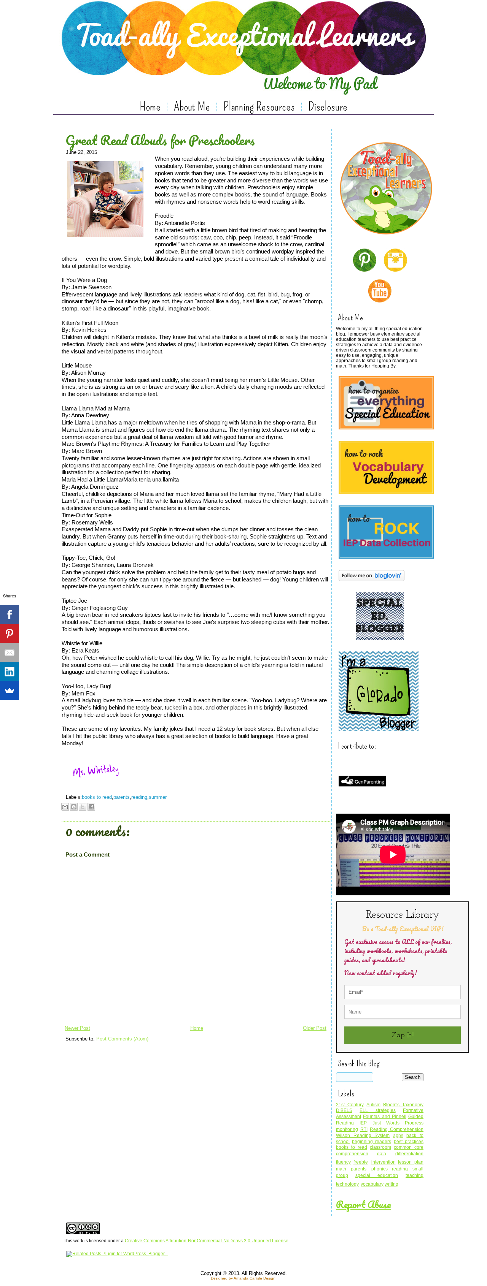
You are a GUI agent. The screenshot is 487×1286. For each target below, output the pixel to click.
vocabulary (372, 1184)
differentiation (409, 1153)
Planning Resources (259, 106)
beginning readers (371, 1141)
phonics (379, 1169)
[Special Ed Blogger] (379, 641)
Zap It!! (403, 1035)
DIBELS (344, 1110)
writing (391, 1184)
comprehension (352, 1153)
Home (150, 106)
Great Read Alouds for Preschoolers (160, 139)
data (381, 1153)
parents (121, 797)
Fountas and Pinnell (384, 1116)
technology (347, 1184)
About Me (192, 106)
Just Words (385, 1123)
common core (408, 1147)
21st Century (350, 1104)
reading (139, 797)
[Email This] (65, 807)
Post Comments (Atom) (122, 1039)
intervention (383, 1162)
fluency (343, 1162)
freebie (360, 1162)
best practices (408, 1141)
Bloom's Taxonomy (403, 1104)
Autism (373, 1104)
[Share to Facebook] (91, 807)
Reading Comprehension (396, 1129)
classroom (380, 1147)
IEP (363, 1123)
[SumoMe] (9, 690)
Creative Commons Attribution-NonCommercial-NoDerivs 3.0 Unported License (206, 1240)
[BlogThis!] (74, 807)
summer (158, 797)
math (341, 1169)
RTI (364, 1129)
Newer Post (77, 1028)
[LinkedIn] (9, 671)
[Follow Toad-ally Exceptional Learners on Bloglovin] (371, 582)
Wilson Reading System (363, 1135)
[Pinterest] (9, 633)
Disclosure (327, 106)
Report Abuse (363, 1204)
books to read (97, 797)
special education (376, 1175)
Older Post (314, 1028)
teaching (414, 1175)
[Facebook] (9, 614)
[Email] (9, 652)
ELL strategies (377, 1110)
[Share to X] (82, 807)
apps (398, 1135)
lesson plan (410, 1162)
